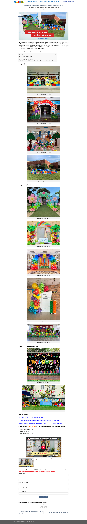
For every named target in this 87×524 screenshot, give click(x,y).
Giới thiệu (35, 1)
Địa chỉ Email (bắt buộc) (23, 482)
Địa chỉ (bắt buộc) (22, 491)
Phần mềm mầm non (35, 5)
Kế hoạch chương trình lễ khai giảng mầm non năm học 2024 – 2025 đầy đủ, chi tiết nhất (40, 423)
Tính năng (41, 1)
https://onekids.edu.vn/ (28, 429)
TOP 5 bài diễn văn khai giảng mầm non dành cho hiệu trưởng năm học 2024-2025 (39, 420)
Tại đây (27, 431)
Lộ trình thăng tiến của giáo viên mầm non (58, 512)
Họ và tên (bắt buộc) (23, 473)
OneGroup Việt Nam (27, 5)
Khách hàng (47, 1)
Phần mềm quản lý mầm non (45, 5)
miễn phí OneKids (31, 426)
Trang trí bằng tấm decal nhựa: (26, 56)
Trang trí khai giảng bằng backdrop (26, 59)
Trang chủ (29, 1)
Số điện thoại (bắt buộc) (23, 477)
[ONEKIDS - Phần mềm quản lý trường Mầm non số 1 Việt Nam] (19, 1)
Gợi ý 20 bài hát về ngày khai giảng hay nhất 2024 (31, 417)
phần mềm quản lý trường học (57, 5)
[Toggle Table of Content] (54, 55)
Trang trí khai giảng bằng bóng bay (26, 57)
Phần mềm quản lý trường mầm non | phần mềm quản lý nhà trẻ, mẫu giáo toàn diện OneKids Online (39, 60)
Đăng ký (53, 1)
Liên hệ (57, 1)
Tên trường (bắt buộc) (23, 487)
